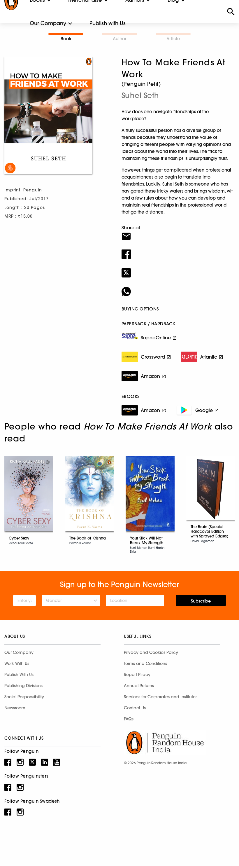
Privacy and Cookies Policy (151, 652)
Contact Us (135, 707)
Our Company (48, 23)
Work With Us (16, 663)
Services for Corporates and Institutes (160, 696)
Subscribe (201, 601)
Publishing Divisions (23, 685)
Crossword (153, 357)
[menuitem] (48, 23)
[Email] (178, 232)
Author (119, 38)
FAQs (128, 719)
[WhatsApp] (178, 287)
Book (66, 38)
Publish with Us (107, 23)
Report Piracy (137, 674)
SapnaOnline (156, 338)
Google (204, 410)
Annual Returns (139, 685)
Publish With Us (19, 674)
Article (173, 38)
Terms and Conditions (145, 663)
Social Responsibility (24, 696)
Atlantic (208, 357)
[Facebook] (178, 250)
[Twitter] (178, 269)
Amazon (150, 376)
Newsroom (14, 707)
